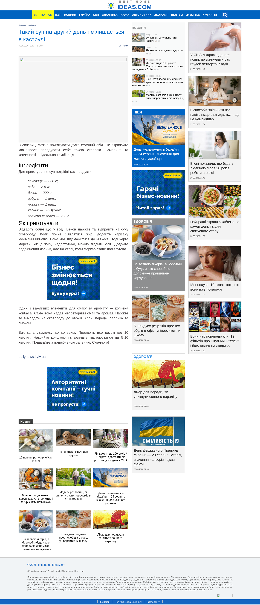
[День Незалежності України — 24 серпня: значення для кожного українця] (158, 144)
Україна (84, 14)
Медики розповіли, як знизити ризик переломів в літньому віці (165, 96)
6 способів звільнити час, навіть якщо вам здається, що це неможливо (214, 114)
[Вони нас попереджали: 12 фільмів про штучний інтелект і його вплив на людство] (215, 331)
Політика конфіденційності (128, 602)
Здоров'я (161, 14)
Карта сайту (154, 602)
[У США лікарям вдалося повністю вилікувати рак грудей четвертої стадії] (215, 49)
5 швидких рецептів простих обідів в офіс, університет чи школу (157, 330)
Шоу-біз (177, 14)
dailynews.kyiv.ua (32, 357)
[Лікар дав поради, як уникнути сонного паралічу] (158, 387)
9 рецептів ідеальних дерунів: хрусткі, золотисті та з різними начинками (157, 82)
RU (43, 14)
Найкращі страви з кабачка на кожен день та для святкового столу (214, 226)
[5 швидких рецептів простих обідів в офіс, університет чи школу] (158, 321)
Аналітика (110, 14)
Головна (22, 25)
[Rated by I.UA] (225, 596)
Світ (96, 14)
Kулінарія (210, 14)
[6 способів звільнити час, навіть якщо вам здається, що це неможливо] (215, 105)
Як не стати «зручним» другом (164, 50)
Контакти (104, 602)
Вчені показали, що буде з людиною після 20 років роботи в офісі (211, 168)
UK (50, 14)
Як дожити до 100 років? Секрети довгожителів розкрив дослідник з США (157, 66)
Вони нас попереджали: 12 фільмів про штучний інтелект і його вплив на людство (214, 340)
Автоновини (141, 14)
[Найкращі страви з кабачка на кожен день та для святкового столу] (215, 216)
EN (35, 14)
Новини (70, 14)
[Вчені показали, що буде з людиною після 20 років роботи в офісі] (215, 158)
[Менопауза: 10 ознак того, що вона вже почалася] (215, 279)
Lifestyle (193, 14)
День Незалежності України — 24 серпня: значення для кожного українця (156, 153)
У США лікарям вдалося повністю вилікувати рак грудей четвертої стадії (210, 59)
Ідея (58, 14)
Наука (124, 14)
